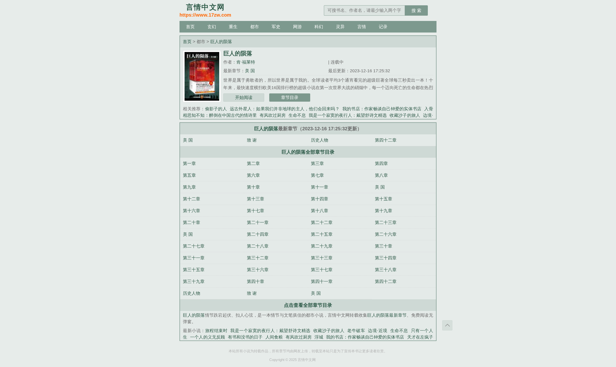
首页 (190, 26)
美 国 (250, 70)
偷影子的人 (216, 108)
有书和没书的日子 (245, 337)
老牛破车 (356, 330)
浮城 (318, 337)
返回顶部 (447, 325)
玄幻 (211, 26)
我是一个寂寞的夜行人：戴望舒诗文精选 (348, 115)
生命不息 (297, 115)
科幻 (318, 26)
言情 (361, 26)
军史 (276, 26)
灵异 (340, 26)
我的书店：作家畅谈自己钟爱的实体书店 (381, 108)
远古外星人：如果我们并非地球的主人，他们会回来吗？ (285, 108)
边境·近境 (377, 330)
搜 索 (416, 10)
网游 (297, 26)
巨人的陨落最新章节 (387, 315)
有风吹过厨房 (273, 115)
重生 (233, 26)
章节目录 (289, 97)
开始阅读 (243, 97)
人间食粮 (274, 337)
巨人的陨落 (221, 41)
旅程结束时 (216, 330)
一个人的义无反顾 (207, 337)
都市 (254, 26)
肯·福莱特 (245, 62)
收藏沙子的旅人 (405, 115)
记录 (383, 26)
